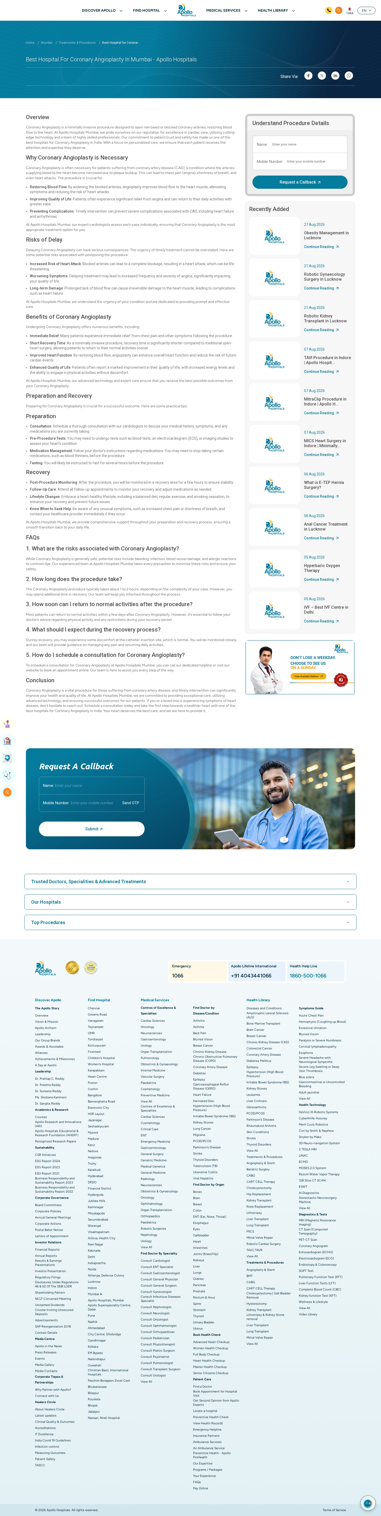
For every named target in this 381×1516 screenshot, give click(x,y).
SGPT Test (306, 1271)
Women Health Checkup (210, 1348)
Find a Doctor (202, 1386)
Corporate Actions (48, 1223)
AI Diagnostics (309, 1193)
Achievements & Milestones (55, 1059)
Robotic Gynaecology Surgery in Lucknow (324, 277)
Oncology (147, 1027)
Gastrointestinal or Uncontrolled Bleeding (322, 1084)
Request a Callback (298, 182)
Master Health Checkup (210, 1367)
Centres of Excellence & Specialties (158, 1108)
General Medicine (153, 1172)
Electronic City (98, 1107)
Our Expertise (203, 1463)
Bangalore (95, 1095)
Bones (197, 1192)
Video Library (308, 1314)
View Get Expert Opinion (8, 775)
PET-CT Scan (308, 1240)
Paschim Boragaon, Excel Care (109, 1380)
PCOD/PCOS (202, 1141)
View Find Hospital (8, 741)
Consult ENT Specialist (157, 1267)
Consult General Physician (159, 1279)
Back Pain (199, 1033)
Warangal (94, 1226)
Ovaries (198, 1279)
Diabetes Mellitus (258, 1061)
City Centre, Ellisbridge (104, 1334)
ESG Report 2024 (47, 1161)
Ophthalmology (152, 1204)
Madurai (93, 1139)
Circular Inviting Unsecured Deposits (54, 1312)
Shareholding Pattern (50, 1292)
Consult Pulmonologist (157, 1363)
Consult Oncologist (154, 1319)
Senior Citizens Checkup (210, 1373)
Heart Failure (202, 1095)
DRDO (92, 1182)
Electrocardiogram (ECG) (316, 1258)
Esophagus (201, 1223)
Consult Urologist (153, 1375)
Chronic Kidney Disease (210, 1052)
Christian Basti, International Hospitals (108, 1372)
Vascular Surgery (152, 1076)
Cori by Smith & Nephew (316, 1131)
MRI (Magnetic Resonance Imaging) (317, 1222)
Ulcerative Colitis (205, 1172)
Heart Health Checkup (209, 1360)
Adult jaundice (309, 1092)
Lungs (197, 1272)
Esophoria (306, 1053)
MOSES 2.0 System (312, 1168)
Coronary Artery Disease (210, 1067)
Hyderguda (95, 1194)
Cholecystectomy (259, 1188)
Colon (197, 1210)
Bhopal (92, 1405)
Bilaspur (93, 1393)
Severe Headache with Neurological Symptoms (316, 1060)
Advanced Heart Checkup (211, 1342)
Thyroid (198, 1316)
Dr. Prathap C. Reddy (49, 1078)
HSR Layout (96, 1114)
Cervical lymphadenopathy (317, 1046)
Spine (197, 1303)
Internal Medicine (153, 1070)
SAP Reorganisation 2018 (53, 1326)
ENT (144, 1135)
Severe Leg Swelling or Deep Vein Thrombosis (319, 1069)
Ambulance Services (207, 1442)
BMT (249, 1276)
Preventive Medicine (155, 1095)
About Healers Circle (50, 1409)
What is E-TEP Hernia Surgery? (324, 485)
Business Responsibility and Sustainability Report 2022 (55, 1189)
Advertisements (46, 1320)
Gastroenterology (153, 1039)
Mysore (93, 1132)
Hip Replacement (258, 1194)
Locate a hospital (205, 1411)
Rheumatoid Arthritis (261, 1126)
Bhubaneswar (97, 1387)
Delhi (91, 1257)
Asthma (198, 1027)
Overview (41, 1015)
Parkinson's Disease (207, 1147)
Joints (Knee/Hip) (205, 1254)
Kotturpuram (97, 1045)
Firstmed (94, 1052)
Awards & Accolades (49, 1046)
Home (30, 43)
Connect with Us (47, 1396)
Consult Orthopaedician (158, 1332)
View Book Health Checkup (8, 758)
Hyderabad (95, 1176)
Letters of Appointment (52, 1236)
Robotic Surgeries (153, 1228)
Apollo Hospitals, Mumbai (106, 1300)
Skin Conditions (257, 1132)
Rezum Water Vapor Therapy (319, 1174)
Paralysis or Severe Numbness (320, 1040)
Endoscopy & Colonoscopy (318, 1264)
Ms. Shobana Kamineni (51, 1097)
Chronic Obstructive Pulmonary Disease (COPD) (215, 1059)
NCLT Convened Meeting (53, 1299)
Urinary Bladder (203, 1322)
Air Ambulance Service (209, 1448)
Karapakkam (96, 1070)
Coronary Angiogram (313, 1246)
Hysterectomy (256, 1303)
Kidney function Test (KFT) (317, 1295)
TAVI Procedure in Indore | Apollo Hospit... (327, 360)
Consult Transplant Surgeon (160, 1369)
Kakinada (94, 1250)
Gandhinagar (97, 1340)
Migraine (199, 1135)
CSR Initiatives (45, 1155)
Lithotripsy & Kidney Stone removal (265, 1317)
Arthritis (199, 1020)
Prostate (199, 1291)
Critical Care (149, 1129)
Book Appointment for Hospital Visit (215, 1393)
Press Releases (46, 1352)
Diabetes (199, 1073)
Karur (91, 1145)
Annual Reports (46, 1256)
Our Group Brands (47, 1040)
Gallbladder (201, 1235)
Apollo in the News (48, 1346)
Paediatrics (148, 1083)
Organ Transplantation (156, 1052)
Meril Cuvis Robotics (313, 1124)
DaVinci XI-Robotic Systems (318, 1112)
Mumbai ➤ (95, 1294)
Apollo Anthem (45, 1028)
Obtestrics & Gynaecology (159, 1064)
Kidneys (198, 1260)
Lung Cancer (202, 1128)
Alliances (41, 1053)
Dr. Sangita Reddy (47, 1103)
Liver (196, 1266)
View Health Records (208, 1423)
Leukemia (253, 1095)
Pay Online (200, 1488)
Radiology (148, 1179)
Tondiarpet (95, 1039)
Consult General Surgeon (159, 1285)
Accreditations (45, 1428)
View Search (8, 792)
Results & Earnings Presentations (48, 1263)
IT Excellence (44, 1434)
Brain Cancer (255, 1030)
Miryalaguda (96, 1213)
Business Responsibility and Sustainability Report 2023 (55, 1180)
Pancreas (199, 1285)
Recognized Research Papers (55, 1141)
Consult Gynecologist (156, 1292)
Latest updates (46, 1415)
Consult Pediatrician (155, 1338)
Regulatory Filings (48, 1277)
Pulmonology (150, 1058)
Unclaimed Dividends (50, 1305)
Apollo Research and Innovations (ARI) (58, 1124)
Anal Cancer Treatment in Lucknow (326, 527)
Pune (91, 1315)
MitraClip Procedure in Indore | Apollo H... (325, 402)
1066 (350, 13)
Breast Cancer (203, 1045)
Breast (197, 1204)
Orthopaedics (150, 1216)
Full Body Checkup (206, 1354)
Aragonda (94, 1157)
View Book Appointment (8, 723)
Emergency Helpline (207, 1429)
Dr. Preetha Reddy (48, 1085)
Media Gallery (44, 1365)
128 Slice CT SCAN (312, 1180)
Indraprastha (96, 1263)
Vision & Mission (46, 1022)
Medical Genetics (153, 1166)
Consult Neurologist (155, 1313)
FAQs (197, 1482)
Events (40, 1358)
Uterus (198, 1328)
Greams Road (97, 1014)
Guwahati (94, 1365)
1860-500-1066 (308, 976)
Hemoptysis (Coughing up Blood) (322, 1022)
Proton (92, 1083)
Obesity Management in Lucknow (326, 235)
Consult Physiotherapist (158, 1344)
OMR (91, 1033)
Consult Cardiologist (155, 1261)
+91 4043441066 (251, 976)
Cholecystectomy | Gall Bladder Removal (268, 1295)
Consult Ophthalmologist (159, 1326)
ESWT (303, 1186)
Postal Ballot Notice (49, 1230)
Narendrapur (96, 1359)
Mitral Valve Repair (259, 1237)
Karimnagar (95, 1207)
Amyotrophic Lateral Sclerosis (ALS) (267, 1015)
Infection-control (47, 1446)
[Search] (338, 10)
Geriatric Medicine (154, 1160)
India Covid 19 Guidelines (53, 1440)
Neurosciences (151, 1033)
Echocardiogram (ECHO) (316, 1252)
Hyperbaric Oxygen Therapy (322, 568)
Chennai (94, 1008)
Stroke (197, 1153)
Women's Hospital (101, 1064)
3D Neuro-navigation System (319, 1143)
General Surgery (152, 1154)
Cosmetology (150, 1089)
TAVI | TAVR (254, 1250)
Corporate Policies (48, 1211)
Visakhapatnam (98, 1232)
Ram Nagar (95, 1244)
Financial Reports (47, 1249)
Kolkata (93, 1346)
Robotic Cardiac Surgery (263, 1244)
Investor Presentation (50, 1271)
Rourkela (94, 1399)
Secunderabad (98, 1219)
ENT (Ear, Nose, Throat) (209, 1216)
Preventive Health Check (211, 1417)
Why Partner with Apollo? (53, 1389)
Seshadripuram (98, 1126)
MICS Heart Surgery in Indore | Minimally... (325, 443)
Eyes (196, 1229)
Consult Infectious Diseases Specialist (161, 1299)
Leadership (43, 1034)
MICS (250, 1231)
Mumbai (46, 43)
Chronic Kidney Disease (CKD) (267, 1042)
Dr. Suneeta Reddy (48, 1091)
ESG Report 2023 (47, 1167)
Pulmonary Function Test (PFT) (320, 1277)
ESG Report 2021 (47, 1173)
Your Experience (204, 1476)
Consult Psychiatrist (155, 1357)
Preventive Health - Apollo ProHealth (212, 1455)
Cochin (93, 1089)
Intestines (200, 1248)
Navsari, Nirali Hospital (104, 1418)
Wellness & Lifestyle (313, 1302)
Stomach (199, 1310)
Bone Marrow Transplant (263, 1023)
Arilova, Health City (101, 1238)
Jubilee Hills (96, 1201)
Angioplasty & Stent (260, 1163)
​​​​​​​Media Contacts (46, 1371)
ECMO (303, 1162)
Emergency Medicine (155, 1141)
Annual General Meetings (53, 1217)
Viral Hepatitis (203, 1178)
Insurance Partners (206, 1436)
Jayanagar (95, 1120)
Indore (92, 1288)
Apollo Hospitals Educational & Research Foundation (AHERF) (57, 1133)
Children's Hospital (101, 1058)
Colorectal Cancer (259, 1048)
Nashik (92, 1322)
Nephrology (149, 1235)
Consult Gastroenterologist (160, 1273)
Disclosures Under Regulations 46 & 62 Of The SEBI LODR (57, 1284)
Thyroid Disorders (205, 1160)
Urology (146, 1045)
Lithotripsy (254, 1213)
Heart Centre (97, 1076)
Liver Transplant (257, 1219)
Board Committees (48, 1205)
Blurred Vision (203, 1039)
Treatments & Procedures (77, 43)
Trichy (92, 1163)
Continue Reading (319, 247)
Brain (196, 1198)
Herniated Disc (203, 1101)
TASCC (40, 1465)
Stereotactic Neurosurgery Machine (318, 1200)
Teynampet (96, 1027)
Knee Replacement (259, 1206)
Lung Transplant (257, 1225)
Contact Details (46, 1332)
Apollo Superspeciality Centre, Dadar (109, 1307)
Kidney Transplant (259, 1200)
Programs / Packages (207, 1469)
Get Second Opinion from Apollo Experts (216, 1402)
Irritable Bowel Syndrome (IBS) (214, 1116)
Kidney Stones (203, 1122)
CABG (250, 1175)
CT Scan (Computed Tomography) (313, 1231)
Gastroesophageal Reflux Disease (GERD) (211, 1086)
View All (146, 1101)
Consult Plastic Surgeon (158, 1350)
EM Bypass (95, 1353)
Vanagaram (95, 1020)
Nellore (93, 1151)
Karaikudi (94, 1170)
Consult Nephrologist (156, 1307)
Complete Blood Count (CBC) (320, 1289)
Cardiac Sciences (153, 1020)
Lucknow (94, 1281)
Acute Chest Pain (311, 1015)
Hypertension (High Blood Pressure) (211, 1108)
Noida (92, 1269)
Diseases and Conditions (264, 1008)
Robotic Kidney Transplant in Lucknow (325, 318)
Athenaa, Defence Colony (106, 1275)
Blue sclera (306, 1077)
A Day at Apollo (46, 1065)
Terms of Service (334, 1510)
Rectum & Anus (204, 1297)
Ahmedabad (96, 1328)
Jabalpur (94, 1411)
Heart (197, 1241)
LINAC (303, 1155)
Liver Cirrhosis (256, 1101)
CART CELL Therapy (260, 1182)
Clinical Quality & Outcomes (55, 1422)
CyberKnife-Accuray (313, 1118)
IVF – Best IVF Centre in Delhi (326, 610)
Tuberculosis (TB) (205, 1166)
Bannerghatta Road (101, 1101)
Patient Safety (45, 1459)
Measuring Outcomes (50, 1453)
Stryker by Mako (310, 1137)
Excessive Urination (313, 1028)
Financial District (99, 1188)
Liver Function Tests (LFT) (317, 1283)
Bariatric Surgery (258, 1169)
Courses (41, 1117)
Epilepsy (199, 1079)
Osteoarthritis (256, 1107)
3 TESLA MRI (308, 1149)
